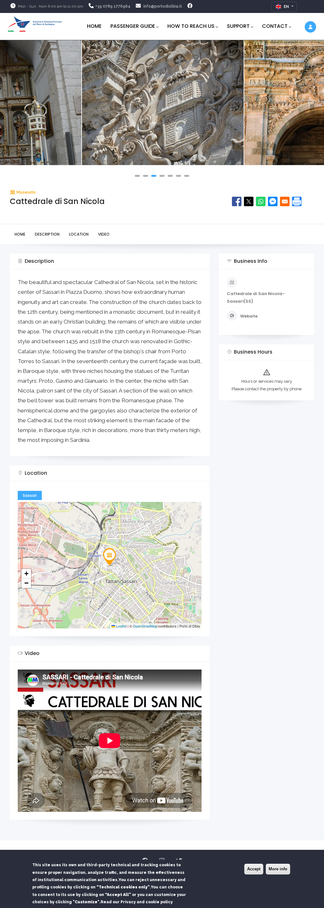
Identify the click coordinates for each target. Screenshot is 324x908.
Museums (26, 192)
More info (278, 869)
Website (249, 316)
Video (103, 234)
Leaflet (121, 625)
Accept (253, 869)
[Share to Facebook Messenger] (272, 201)
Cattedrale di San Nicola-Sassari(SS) (256, 297)
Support (238, 26)
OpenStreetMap (145, 625)
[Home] (35, 23)
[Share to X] (248, 201)
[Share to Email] (285, 201)
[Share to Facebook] (236, 201)
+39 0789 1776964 (112, 6)
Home (94, 26)
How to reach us (191, 26)
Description (47, 234)
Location (79, 234)
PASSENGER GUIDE (132, 26)
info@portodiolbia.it (162, 6)
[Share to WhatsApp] (260, 201)
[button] (137, 176)
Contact (275, 26)
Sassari (30, 495)
